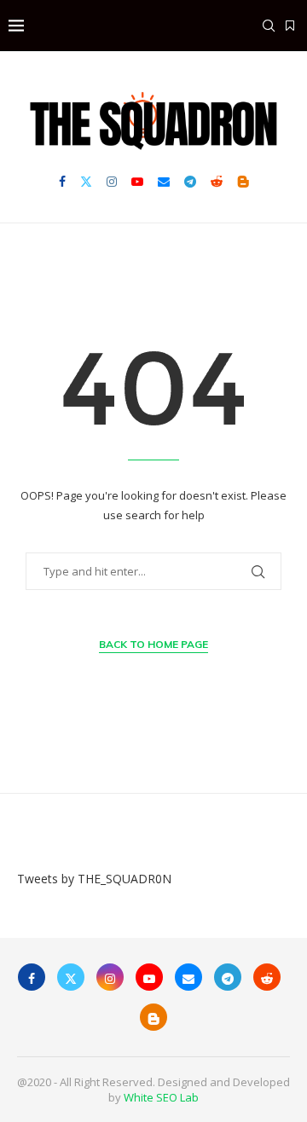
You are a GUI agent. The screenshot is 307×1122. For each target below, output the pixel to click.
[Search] (268, 25)
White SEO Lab (161, 1097)
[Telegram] (190, 182)
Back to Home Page (153, 644)
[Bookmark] (289, 25)
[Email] (164, 182)
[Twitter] (86, 182)
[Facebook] (62, 182)
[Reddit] (217, 182)
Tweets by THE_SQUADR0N (94, 878)
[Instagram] (112, 182)
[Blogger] (243, 182)
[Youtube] (137, 182)
